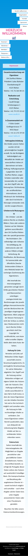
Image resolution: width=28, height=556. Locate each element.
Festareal (4, 42)
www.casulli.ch (14, 114)
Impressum (10, 554)
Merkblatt (4, 49)
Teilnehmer (4, 46)
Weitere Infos (5, 57)
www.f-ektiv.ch (14, 136)
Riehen (25, 26)
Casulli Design (15, 548)
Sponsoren (23, 22)
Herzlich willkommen (21, 11)
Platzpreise (4, 53)
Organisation (23, 15)
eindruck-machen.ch (20, 546)
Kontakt (24, 18)
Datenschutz (17, 554)
